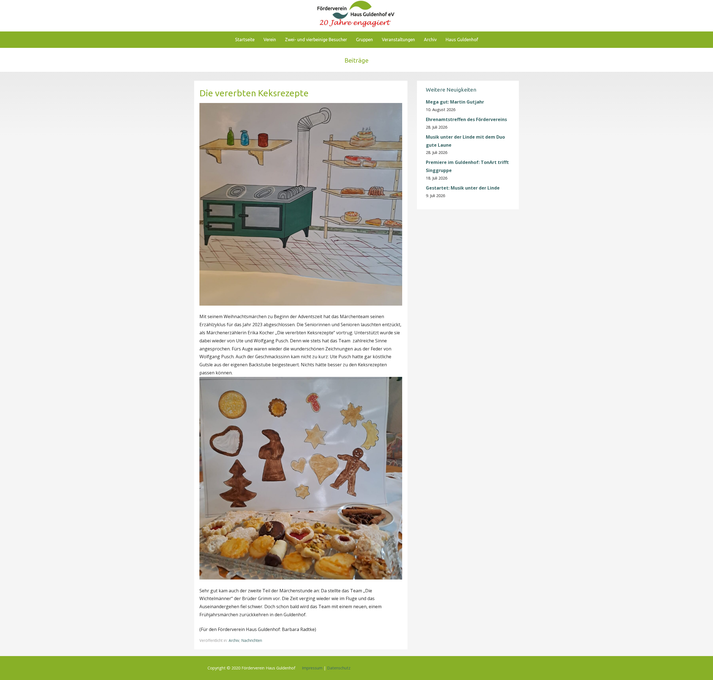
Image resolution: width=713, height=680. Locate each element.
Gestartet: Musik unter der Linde (463, 188)
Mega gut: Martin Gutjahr (455, 102)
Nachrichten (251, 640)
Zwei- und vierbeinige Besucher (316, 39)
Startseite (245, 39)
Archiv (430, 39)
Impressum (312, 668)
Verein (269, 39)
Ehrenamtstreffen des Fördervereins (466, 119)
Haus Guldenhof (462, 39)
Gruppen (364, 39)
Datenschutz (338, 668)
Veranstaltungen (398, 39)
